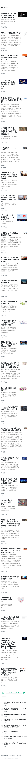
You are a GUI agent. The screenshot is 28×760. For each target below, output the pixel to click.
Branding (19, 755)
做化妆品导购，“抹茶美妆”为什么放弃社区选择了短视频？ (15, 743)
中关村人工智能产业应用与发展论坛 (10, 459)
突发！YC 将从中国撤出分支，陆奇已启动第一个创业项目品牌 (8, 198)
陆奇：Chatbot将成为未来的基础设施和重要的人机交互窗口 (10, 57)
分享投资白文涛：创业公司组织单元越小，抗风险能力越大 (8, 15)
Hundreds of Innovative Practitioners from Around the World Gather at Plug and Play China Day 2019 (9, 643)
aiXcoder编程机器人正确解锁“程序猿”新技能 (9, 408)
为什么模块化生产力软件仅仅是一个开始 (7, 502)
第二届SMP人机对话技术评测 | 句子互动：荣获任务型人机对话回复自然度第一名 (15, 726)
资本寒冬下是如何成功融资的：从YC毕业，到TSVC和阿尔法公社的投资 (11, 550)
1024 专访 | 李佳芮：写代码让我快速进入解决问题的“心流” (15, 720)
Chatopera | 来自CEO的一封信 (6, 599)
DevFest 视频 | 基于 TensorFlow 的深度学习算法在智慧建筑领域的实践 (9, 175)
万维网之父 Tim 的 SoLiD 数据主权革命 (10, 234)
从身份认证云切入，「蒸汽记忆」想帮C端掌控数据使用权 (11, 100)
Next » (24, 693)
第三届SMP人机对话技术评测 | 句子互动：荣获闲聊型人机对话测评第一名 (10, 365)
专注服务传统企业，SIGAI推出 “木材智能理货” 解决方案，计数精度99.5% (9, 131)
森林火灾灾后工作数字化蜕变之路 (9, 302)
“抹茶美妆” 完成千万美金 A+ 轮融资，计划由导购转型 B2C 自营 (15, 737)
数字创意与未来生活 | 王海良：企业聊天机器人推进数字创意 (9, 481)
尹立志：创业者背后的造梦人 (11, 732)
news (3, 48)
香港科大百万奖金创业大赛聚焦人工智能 (10, 577)
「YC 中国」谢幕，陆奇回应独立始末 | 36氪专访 (8, 217)
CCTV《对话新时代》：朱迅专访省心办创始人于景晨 (9, 344)
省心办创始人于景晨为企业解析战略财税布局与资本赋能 (10, 259)
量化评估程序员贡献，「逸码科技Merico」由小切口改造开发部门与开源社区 (9, 672)
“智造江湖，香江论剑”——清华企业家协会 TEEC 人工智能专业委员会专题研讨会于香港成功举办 (10, 524)
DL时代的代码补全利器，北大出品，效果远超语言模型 (8, 323)
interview (4, 26)
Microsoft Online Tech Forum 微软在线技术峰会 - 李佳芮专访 (8, 83)
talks (3, 188)
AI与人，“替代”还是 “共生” (11, 33)
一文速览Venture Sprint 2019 (10, 149)
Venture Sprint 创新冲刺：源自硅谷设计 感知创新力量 (11, 429)
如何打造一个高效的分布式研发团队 (9, 281)
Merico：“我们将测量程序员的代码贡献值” (10, 618)
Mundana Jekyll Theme (12, 758)
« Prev (3, 693)
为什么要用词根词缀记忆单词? (8, 389)
